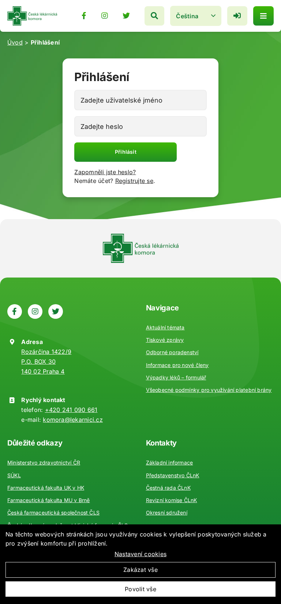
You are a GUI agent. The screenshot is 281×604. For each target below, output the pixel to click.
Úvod (15, 42)
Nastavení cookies (140, 554)
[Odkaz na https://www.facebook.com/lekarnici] (84, 15)
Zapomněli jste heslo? (105, 172)
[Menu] (263, 16)
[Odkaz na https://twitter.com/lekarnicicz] (126, 15)
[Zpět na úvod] (32, 9)
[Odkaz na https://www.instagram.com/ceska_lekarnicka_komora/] (104, 15)
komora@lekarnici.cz (73, 419)
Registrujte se (134, 180)
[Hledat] (154, 16)
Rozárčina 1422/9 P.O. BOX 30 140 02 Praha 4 (46, 361)
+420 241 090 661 (71, 409)
